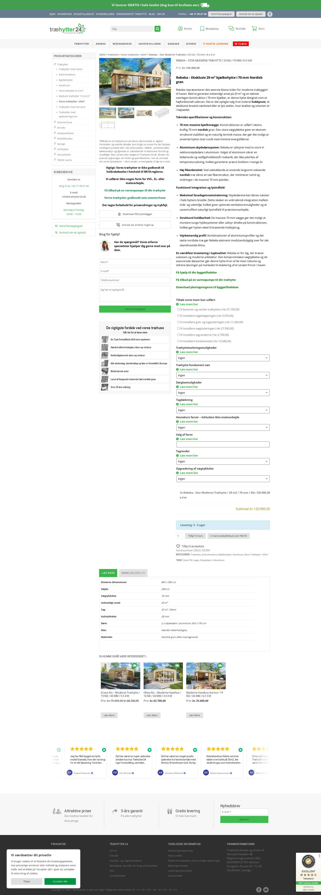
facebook (259, 889)
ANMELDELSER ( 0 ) (133, 573)
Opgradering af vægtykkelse (194, 468)
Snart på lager (191, 560)
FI (138, 889)
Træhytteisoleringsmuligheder (196, 348)
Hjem (52, 14)
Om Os (161, 14)
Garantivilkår (175, 875)
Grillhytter (63, 149)
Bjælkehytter (225, 554)
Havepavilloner (150, 43)
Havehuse (238, 554)
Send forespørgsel (221, 14)
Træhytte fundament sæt (193, 365)
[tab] (108, 573)
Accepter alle (60, 881)
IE (160, 889)
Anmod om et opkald (250, 14)
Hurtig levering (216, 43)
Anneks (101, 43)
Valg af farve (184, 434)
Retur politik (175, 855)
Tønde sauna (64, 159)
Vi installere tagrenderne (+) (204, 335)
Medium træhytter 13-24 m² (74, 96)
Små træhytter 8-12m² (71, 90)
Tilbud (242, 43)
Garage (61, 143)
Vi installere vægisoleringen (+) (207, 328)
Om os (113, 850)
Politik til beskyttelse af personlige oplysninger (194, 860)
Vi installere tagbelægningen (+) (206, 316)
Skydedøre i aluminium (212, 560)
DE (148, 889)
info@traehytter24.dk (74, 196)
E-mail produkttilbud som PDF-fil (228, 535)
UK (154, 889)
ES (175, 889)
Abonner (244, 819)
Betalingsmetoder (178, 865)
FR (143, 889)
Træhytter (81, 43)
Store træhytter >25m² (134, 54)
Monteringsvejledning (180, 850)
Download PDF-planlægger (137, 214)
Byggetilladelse (84, 14)
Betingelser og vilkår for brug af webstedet (133, 865)
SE (133, 889)
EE (170, 889)
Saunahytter (64, 154)
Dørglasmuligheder (189, 382)
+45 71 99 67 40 (197, 14)
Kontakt (114, 855)
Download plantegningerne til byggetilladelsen (207, 287)
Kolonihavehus (210, 554)
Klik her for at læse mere (135, 332)
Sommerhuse (64, 122)
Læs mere (108, 573)
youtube (266, 889)
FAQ (112, 870)
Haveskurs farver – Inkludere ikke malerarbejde (207, 417)
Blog (152, 14)
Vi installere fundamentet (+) (205, 341)
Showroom (64, 14)
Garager (173, 43)
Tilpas (26, 881)
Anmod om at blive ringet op (138, 225)
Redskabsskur (122, 43)
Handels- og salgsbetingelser (126, 860)
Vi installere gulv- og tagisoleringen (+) (211, 322)
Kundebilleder (105, 14)
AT (165, 889)
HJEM (102, 54)
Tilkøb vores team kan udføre (195, 300)
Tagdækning (184, 400)
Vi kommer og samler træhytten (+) (209, 309)
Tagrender (183, 451)
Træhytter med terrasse (72, 106)
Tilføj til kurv (195, 535)
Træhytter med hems (70, 69)
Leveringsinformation (180, 870)
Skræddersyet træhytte (131, 14)
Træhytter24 (78, 889)
